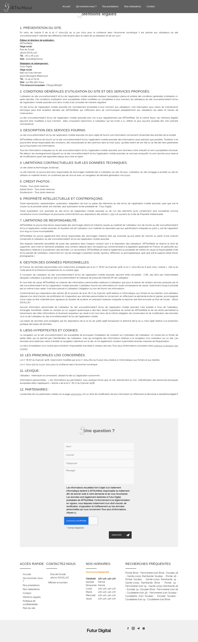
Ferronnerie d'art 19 (135, 586)
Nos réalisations (132, 6)
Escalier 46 (172, 572)
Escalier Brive (147, 589)
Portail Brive (131, 572)
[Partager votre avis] (143, 628)
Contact (151, 6)
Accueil (66, 6)
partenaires (76, 394)
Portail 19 (170, 582)
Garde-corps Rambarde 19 (161, 579)
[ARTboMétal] (17, 6)
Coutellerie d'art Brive (158, 599)
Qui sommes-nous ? (86, 6)
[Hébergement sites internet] (99, 636)
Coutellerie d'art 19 (135, 599)
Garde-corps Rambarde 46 (163, 586)
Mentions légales (32, 597)
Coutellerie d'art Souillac (139, 596)
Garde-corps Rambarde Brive (142, 582)
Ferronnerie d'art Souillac (163, 592)
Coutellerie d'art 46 (137, 592)
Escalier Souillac (166, 596)
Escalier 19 (132, 589)
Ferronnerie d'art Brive (152, 572)
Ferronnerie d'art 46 (167, 589)
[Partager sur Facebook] (128, 628)
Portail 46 (171, 576)
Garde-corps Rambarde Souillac (145, 576)
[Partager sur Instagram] (133, 628)
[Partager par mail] (138, 628)
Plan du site (29, 608)
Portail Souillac (133, 579)
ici (75, 512)
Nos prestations (110, 6)
